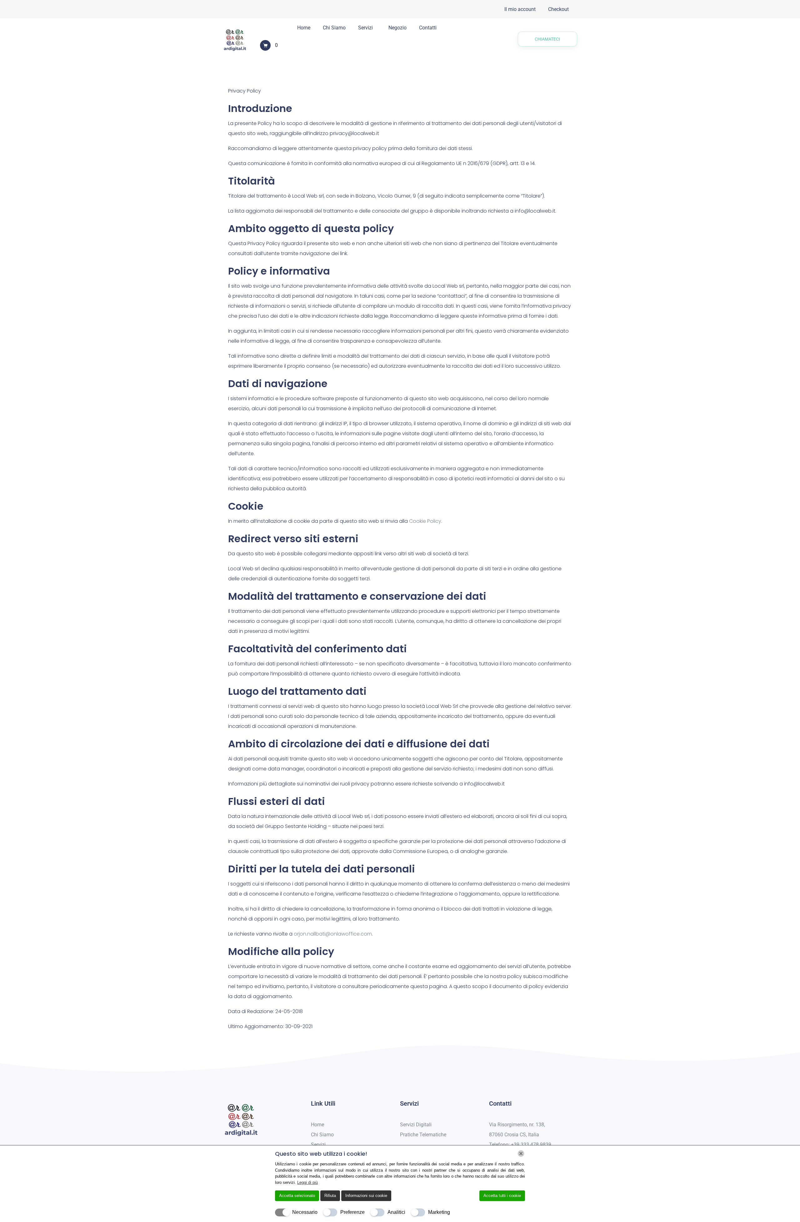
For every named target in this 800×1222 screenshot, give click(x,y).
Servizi (365, 28)
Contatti (428, 28)
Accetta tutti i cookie (502, 1195)
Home (303, 28)
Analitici (396, 1212)
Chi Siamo (334, 28)
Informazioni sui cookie (366, 1195)
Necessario (305, 1212)
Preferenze (352, 1212)
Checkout (558, 9)
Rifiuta (330, 1195)
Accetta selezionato (297, 1195)
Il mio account (520, 9)
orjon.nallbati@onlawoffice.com (333, 933)
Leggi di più (307, 1182)
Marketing (439, 1212)
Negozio (397, 28)
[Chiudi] (521, 1153)
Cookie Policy (425, 521)
